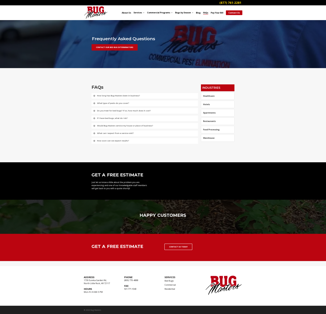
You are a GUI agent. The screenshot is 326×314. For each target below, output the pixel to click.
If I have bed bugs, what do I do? (112, 118)
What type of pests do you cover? (113, 103)
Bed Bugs (169, 280)
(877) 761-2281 (230, 3)
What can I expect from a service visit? (115, 133)
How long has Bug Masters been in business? (118, 96)
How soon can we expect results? (113, 141)
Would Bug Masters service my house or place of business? (125, 126)
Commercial (170, 284)
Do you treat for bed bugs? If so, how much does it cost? (124, 111)
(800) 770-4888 (131, 280)
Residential (170, 289)
